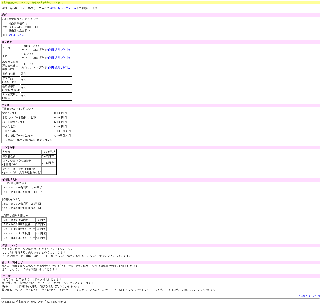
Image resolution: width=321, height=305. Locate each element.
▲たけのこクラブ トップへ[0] (308, 296)
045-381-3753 (16, 34)
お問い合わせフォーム (62, 8)
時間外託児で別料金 (58, 49)
